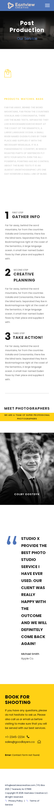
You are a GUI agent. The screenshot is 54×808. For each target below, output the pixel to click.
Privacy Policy (15, 800)
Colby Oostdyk (27, 494)
